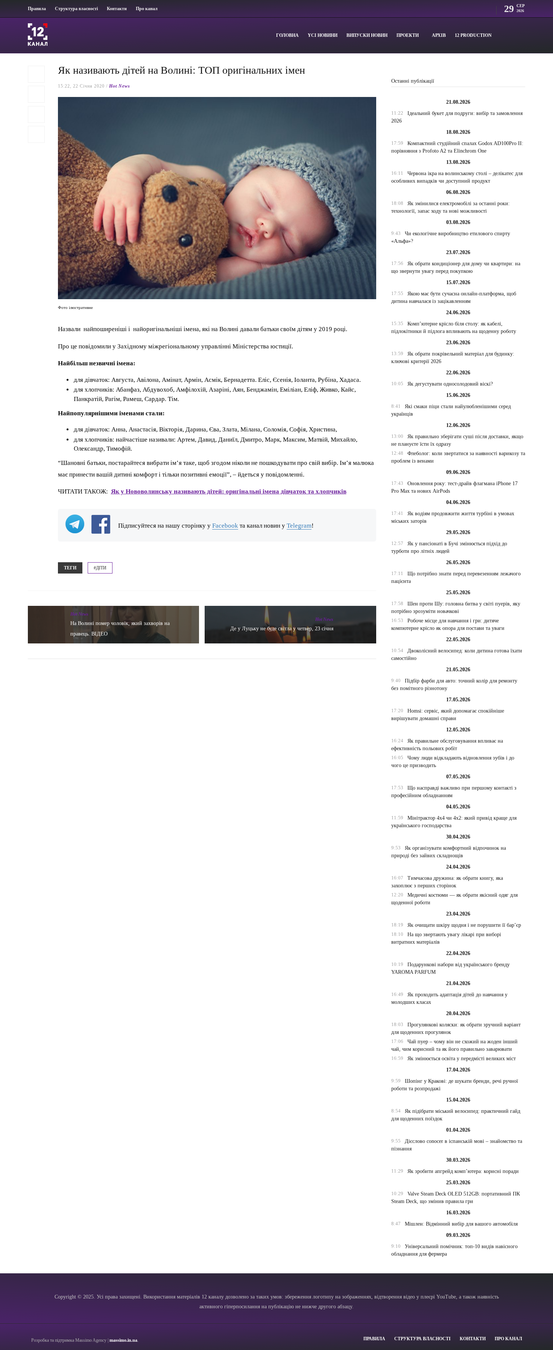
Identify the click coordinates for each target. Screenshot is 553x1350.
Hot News (119, 86)
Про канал (147, 8)
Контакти (117, 8)
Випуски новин (366, 35)
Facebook (225, 525)
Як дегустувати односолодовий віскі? (450, 384)
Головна (287, 35)
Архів (439, 35)
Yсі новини (322, 35)
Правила (37, 8)
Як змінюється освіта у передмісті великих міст (461, 1058)
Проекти (408, 35)
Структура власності (76, 8)
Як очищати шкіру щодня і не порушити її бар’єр (464, 925)
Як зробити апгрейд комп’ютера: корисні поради (463, 1171)
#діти (100, 568)
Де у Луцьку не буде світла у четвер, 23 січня (281, 628)
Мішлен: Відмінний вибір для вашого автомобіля (461, 1224)
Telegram (299, 525)
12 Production (473, 35)
